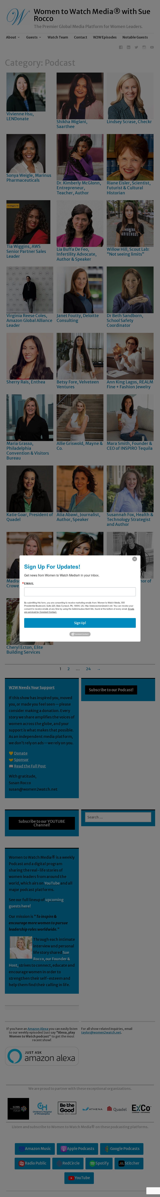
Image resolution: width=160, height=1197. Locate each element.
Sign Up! (80, 623)
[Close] (134, 559)
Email (29, 583)
